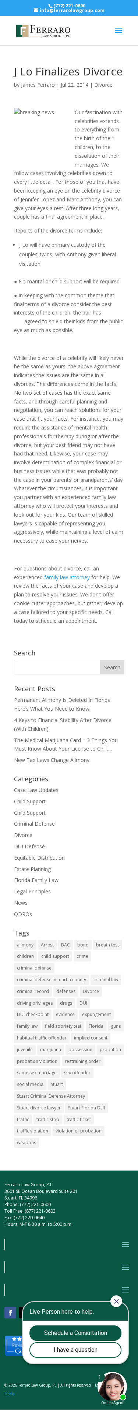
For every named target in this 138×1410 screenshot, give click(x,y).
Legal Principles (32, 891)
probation (110, 1049)
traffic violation (32, 1131)
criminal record (33, 991)
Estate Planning (32, 869)
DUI (83, 1003)
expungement (96, 1014)
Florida (96, 1026)
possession (80, 1049)
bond (83, 945)
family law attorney (67, 577)
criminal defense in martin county (51, 979)
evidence (65, 1014)
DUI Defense (29, 846)
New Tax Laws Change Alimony (51, 759)
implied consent (90, 1038)
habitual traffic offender (42, 1038)
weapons (26, 1142)
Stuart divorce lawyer (39, 1108)
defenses (65, 991)
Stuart (57, 1084)
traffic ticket (79, 1119)
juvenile (25, 1049)
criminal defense (34, 968)
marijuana (50, 1049)
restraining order (82, 1061)
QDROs (23, 914)
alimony (25, 945)
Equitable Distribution (39, 857)
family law (27, 1026)
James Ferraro (38, 84)
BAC (65, 945)
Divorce (103, 84)
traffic (23, 1119)
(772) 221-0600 (69, 6)
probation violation (37, 1061)
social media (30, 1084)
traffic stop (47, 1119)
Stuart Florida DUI (86, 1108)
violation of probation (79, 1131)
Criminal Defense (34, 823)
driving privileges (35, 1003)
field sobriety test (63, 1026)
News (21, 902)
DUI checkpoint (33, 1014)
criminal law (105, 979)
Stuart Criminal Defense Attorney (51, 1096)
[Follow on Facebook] (10, 1312)
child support (55, 956)
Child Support (30, 801)
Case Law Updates (36, 789)
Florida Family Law (36, 880)
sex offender (77, 1072)
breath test (107, 945)
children (25, 956)
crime (82, 956)
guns (116, 1026)
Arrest (47, 945)
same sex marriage (37, 1072)
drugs (66, 1003)
